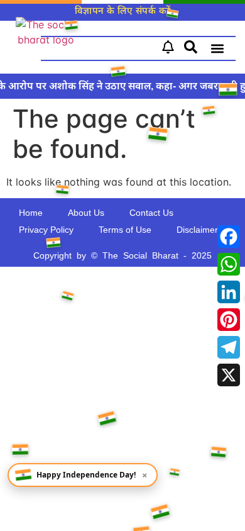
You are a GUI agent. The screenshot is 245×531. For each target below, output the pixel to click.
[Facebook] (228, 236)
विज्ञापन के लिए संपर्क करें (123, 10)
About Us (86, 213)
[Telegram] (228, 347)
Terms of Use (125, 230)
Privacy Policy (46, 230)
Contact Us (151, 213)
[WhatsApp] (228, 264)
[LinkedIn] (228, 292)
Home (31, 213)
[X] (228, 375)
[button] (217, 48)
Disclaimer (197, 230)
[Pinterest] (228, 319)
